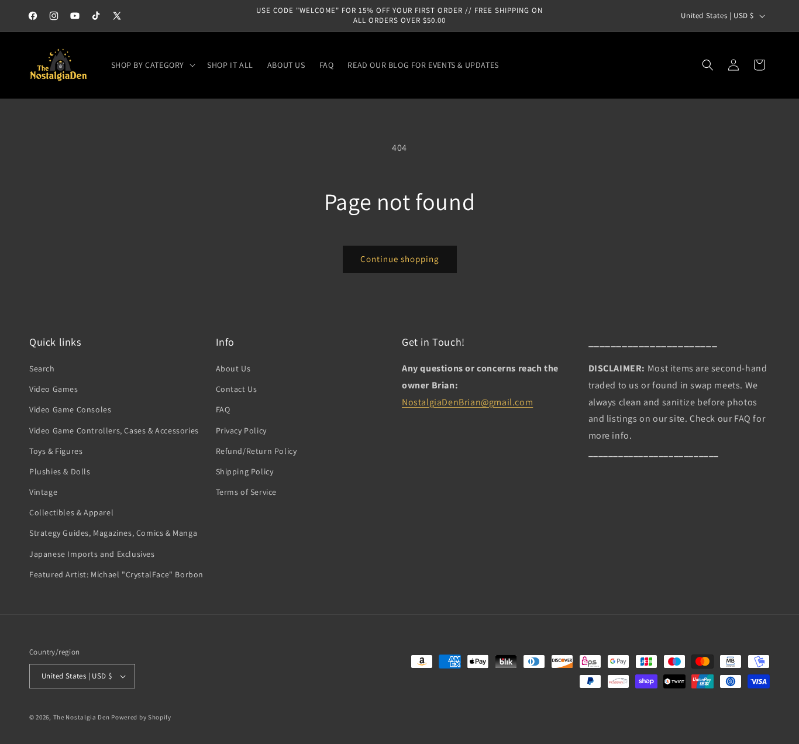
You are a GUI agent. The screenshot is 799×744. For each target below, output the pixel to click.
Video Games (53, 389)
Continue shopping (399, 258)
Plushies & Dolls (60, 471)
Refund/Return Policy (256, 451)
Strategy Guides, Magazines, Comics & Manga (113, 533)
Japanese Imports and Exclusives (92, 554)
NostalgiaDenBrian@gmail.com (467, 402)
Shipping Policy (245, 471)
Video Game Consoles (70, 409)
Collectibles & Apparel (71, 512)
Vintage (43, 492)
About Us (233, 368)
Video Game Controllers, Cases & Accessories (114, 430)
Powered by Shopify (141, 717)
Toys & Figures (55, 451)
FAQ (223, 409)
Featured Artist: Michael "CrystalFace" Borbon (116, 574)
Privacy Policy (241, 430)
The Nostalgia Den (81, 717)
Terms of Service (246, 492)
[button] (152, 65)
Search (42, 368)
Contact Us (236, 389)
